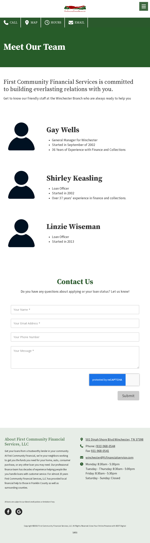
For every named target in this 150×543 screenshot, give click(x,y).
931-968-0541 (100, 451)
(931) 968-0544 (105, 446)
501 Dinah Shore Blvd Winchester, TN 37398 (114, 439)
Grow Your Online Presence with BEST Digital (107, 526)
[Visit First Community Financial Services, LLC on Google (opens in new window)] (18, 511)
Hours (55, 22)
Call (13, 22)
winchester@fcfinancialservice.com (109, 457)
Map (34, 22)
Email (79, 22)
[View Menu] (143, 6)
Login (75, 532)
